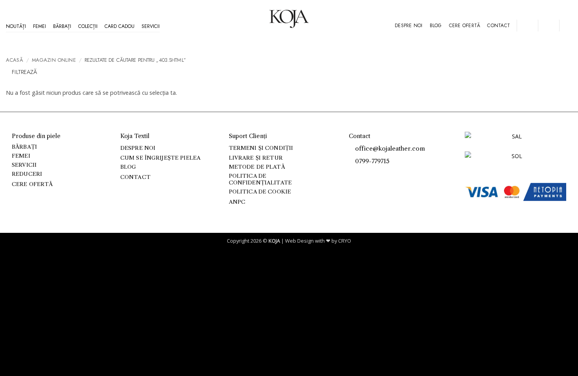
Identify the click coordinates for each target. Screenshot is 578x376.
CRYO (344, 240)
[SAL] (514, 141)
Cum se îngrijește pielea (160, 158)
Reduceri (27, 174)
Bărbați (62, 26)
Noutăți (16, 26)
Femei (39, 26)
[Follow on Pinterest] (371, 174)
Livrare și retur (256, 158)
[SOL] (514, 160)
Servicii (151, 26)
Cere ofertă (464, 25)
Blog (436, 25)
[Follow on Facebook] (353, 174)
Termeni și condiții (261, 148)
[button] (527, 25)
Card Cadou (119, 26)
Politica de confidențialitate (260, 179)
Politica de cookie (260, 191)
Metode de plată (257, 167)
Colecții (88, 26)
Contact (498, 25)
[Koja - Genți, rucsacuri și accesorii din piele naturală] (289, 19)
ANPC (237, 202)
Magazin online (54, 60)
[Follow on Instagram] (362, 174)
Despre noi (408, 25)
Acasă (14, 60)
